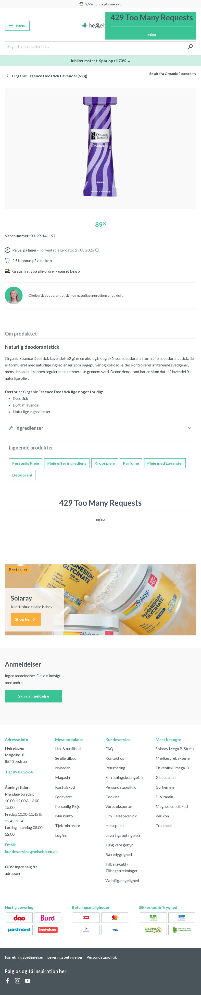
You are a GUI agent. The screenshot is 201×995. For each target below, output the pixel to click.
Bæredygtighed (118, 854)
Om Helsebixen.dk (121, 815)
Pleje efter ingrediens (66, 463)
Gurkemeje (165, 787)
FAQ (109, 748)
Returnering (115, 767)
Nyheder (62, 767)
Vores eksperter (118, 806)
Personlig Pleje (25, 463)
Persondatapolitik (120, 787)
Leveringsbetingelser (123, 835)
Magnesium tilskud (172, 806)
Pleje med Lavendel (164, 463)
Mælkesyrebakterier (173, 758)
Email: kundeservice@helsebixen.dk (25, 848)
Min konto (64, 815)
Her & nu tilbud (68, 748)
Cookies (112, 796)
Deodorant (22, 475)
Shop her (23, 619)
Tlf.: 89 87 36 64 (19, 772)
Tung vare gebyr (119, 844)
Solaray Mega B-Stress (175, 748)
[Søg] (190, 46)
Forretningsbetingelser (124, 777)
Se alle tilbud (65, 758)
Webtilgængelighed (122, 880)
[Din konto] (97, 26)
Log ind (61, 835)
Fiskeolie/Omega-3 (172, 767)
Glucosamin (166, 777)
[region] (100, 146)
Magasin (62, 777)
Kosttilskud (65, 787)
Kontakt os (114, 758)
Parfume (131, 463)
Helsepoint (114, 825)
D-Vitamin (164, 796)
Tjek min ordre (67, 825)
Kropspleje (105, 463)
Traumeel (164, 825)
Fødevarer (63, 796)
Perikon (162, 815)
